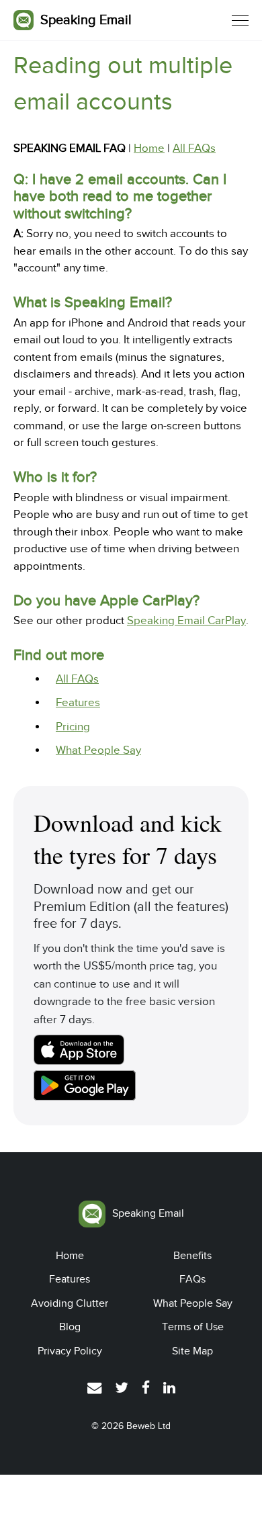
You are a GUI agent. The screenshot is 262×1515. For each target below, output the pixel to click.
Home (149, 148)
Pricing (73, 726)
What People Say (98, 750)
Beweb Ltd (148, 1426)
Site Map (192, 1351)
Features (78, 702)
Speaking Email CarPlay (186, 620)
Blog (70, 1327)
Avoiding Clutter (69, 1303)
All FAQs (194, 148)
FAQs (192, 1279)
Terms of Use (193, 1327)
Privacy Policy (70, 1351)
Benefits (192, 1256)
